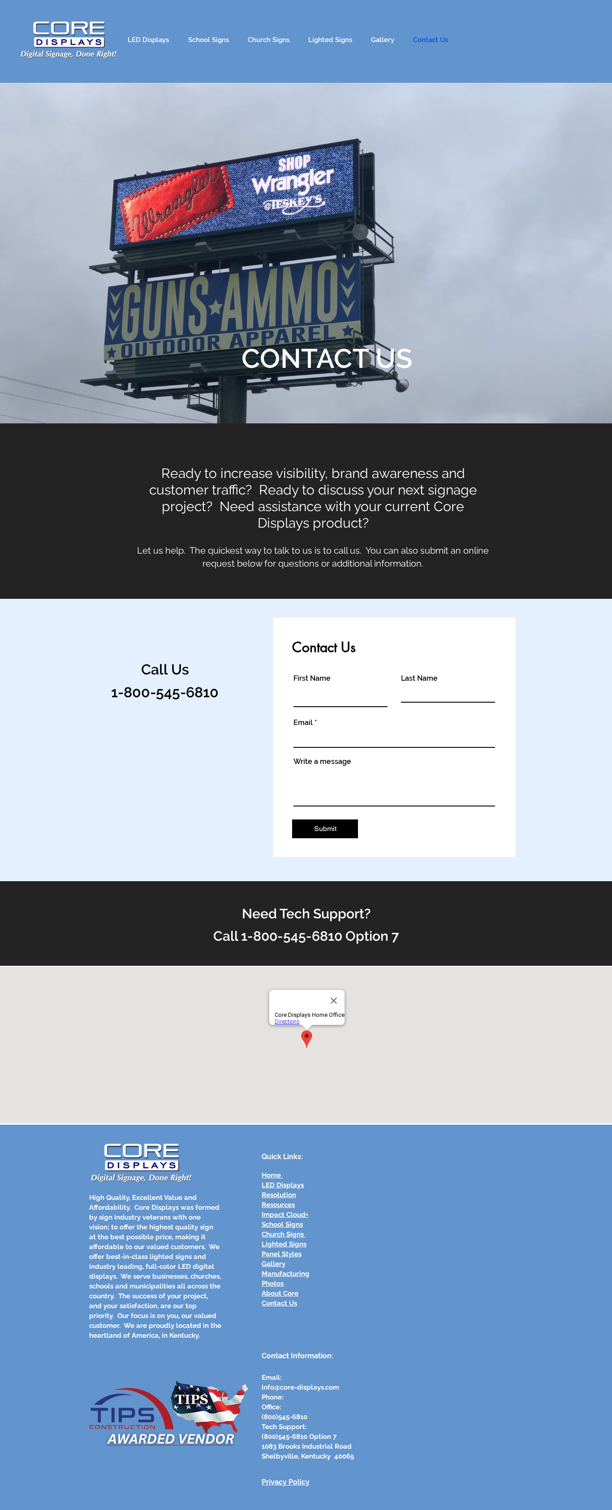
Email (303, 722)
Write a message (322, 761)
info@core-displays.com (300, 1387)
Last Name (419, 678)
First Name (312, 678)
